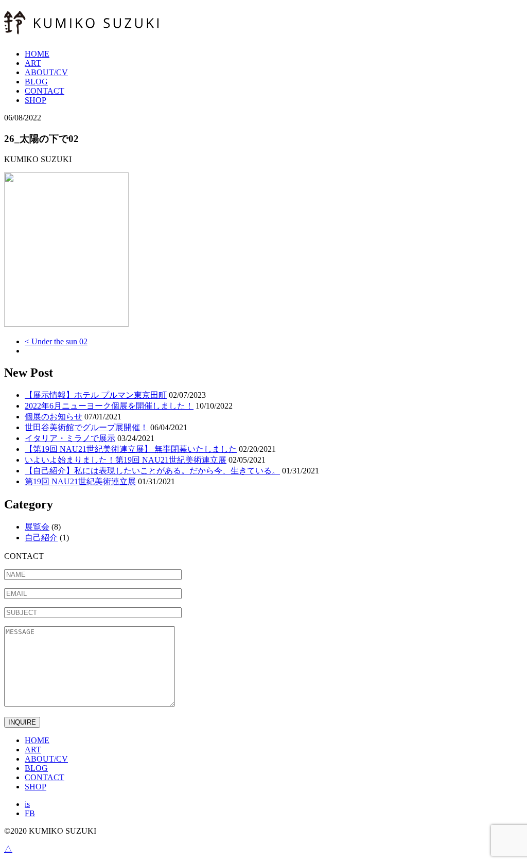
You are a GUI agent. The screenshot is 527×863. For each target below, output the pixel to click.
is (27, 804)
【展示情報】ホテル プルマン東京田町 (96, 395)
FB (30, 813)
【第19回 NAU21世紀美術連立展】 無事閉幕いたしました (131, 449)
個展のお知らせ (53, 416)
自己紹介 (41, 537)
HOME (37, 53)
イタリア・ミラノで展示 (70, 438)
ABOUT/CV (46, 72)
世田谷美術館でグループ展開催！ (86, 427)
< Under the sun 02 (56, 341)
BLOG (36, 81)
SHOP (35, 100)
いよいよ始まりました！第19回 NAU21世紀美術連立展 (125, 459)
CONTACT (44, 90)
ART (33, 63)
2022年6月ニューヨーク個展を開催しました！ (109, 405)
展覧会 (37, 526)
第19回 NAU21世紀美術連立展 (80, 481)
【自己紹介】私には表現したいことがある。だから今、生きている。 (152, 470)
